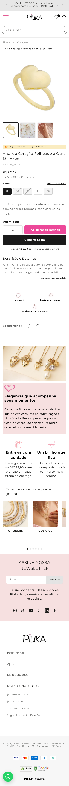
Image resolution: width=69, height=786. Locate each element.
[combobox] (34, 30)
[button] (6, 17)
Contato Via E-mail (19, 708)
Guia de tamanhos (56, 183)
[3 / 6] (33, 549)
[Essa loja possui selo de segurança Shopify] (26, 769)
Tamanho (9, 183)
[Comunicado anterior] (6, 4)
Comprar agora (34, 239)
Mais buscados (34, 675)
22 (28, 191)
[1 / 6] (27, 549)
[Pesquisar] (63, 30)
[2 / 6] (30, 549)
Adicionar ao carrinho (45, 229)
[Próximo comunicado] (62, 4)
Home (6, 42)
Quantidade (11, 221)
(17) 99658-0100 (17, 694)
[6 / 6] (41, 549)
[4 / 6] (36, 549)
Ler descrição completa (53, 278)
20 (7, 191)
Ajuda (34, 664)
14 (38, 191)
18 (17, 191)
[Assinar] (54, 580)
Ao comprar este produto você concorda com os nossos (33, 208)
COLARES (45, 530)
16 (48, 191)
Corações (22, 42)
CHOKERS (15, 530)
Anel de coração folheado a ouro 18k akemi (28, 48)
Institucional (34, 653)
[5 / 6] (38, 549)
